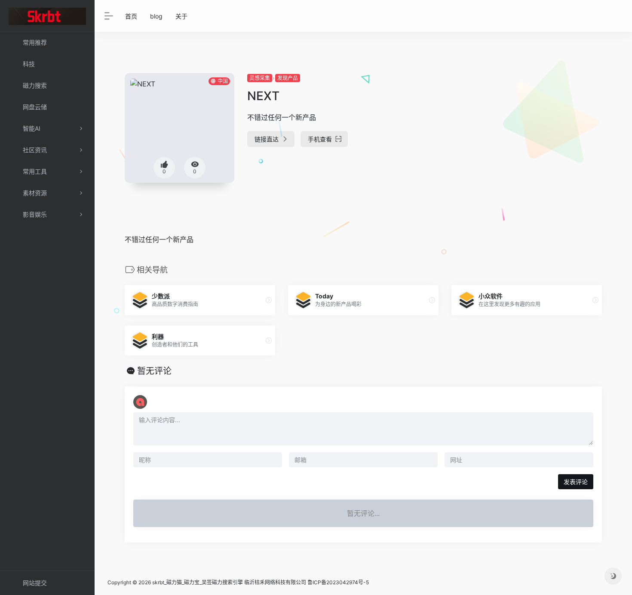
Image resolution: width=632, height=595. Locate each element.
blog (156, 16)
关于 (181, 16)
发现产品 (287, 78)
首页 (131, 16)
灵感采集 (259, 78)
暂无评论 (154, 371)
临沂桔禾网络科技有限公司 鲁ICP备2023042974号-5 (306, 582)
